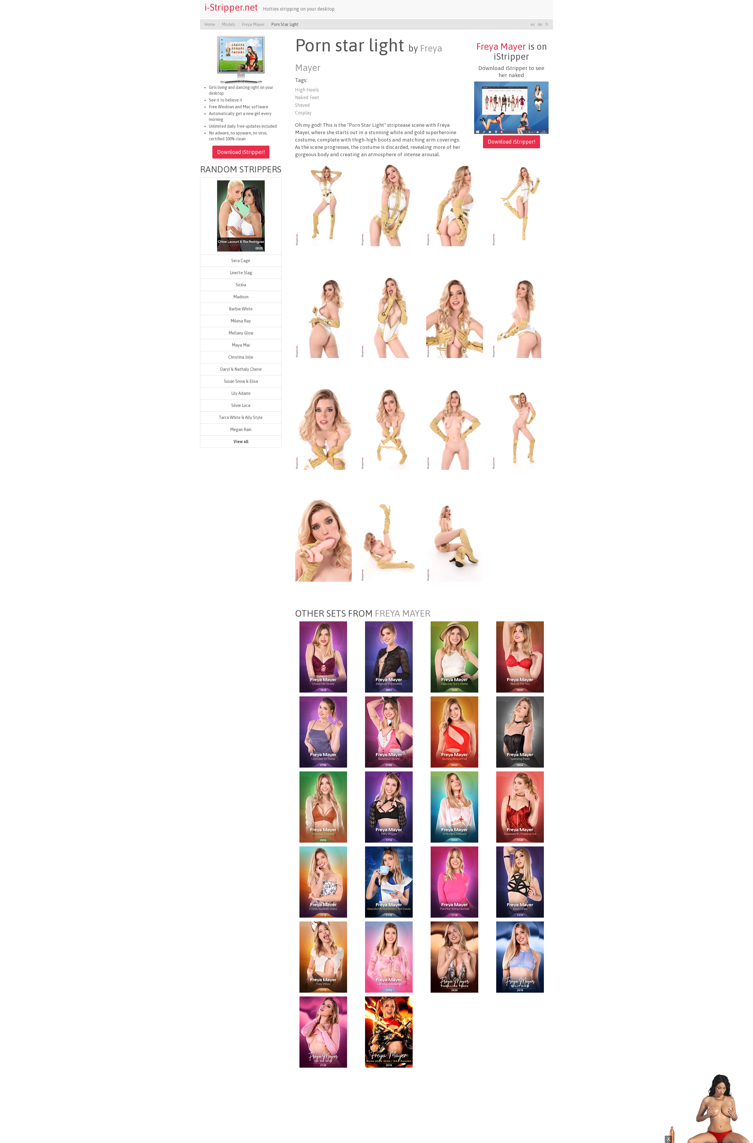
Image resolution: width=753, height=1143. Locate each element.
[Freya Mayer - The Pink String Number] (454, 881)
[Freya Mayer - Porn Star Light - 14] (389, 538)
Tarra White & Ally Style (241, 417)
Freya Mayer (253, 24)
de (540, 24)
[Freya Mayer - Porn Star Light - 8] (520, 315)
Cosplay (303, 112)
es (533, 24)
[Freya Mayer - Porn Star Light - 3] (454, 203)
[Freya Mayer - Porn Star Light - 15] (454, 538)
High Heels (307, 89)
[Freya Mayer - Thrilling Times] (454, 956)
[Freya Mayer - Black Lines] (520, 881)
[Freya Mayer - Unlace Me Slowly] (323, 656)
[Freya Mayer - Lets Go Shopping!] (389, 956)
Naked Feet (307, 97)
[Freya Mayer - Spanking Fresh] (520, 731)
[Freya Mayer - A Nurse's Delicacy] (454, 806)
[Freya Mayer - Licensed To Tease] (323, 731)
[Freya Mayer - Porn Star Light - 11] (454, 427)
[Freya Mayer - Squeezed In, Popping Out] (520, 806)
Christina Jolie (240, 357)
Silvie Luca (240, 405)
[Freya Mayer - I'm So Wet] (323, 1031)
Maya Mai (241, 345)
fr (547, 24)
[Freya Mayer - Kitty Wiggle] (389, 806)
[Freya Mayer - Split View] (520, 956)
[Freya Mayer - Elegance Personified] (389, 656)
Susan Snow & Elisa (241, 381)
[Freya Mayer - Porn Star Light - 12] (520, 427)
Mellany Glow (241, 333)
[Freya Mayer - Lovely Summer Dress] (323, 881)
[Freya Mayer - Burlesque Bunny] (389, 731)
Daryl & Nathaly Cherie (241, 369)
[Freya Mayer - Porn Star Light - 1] (323, 203)
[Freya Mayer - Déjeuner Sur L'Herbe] (454, 656)
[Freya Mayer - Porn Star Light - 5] (323, 315)
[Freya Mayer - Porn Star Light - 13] (323, 538)
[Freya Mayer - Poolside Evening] (323, 806)
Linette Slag (241, 272)
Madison (241, 297)
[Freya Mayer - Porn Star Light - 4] (520, 203)
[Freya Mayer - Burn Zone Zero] (389, 1031)
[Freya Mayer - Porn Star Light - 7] (454, 315)
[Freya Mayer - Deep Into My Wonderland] (389, 881)
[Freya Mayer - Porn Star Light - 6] (389, 315)
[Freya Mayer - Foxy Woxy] (323, 956)
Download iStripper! (241, 152)
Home (209, 24)
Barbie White (241, 309)
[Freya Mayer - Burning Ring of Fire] (454, 731)
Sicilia (241, 284)
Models (228, 24)
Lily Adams (241, 393)
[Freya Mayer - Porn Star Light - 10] (389, 427)
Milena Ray (241, 321)
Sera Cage (240, 260)
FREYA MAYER (402, 613)
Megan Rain (240, 429)
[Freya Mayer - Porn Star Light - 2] (389, 203)
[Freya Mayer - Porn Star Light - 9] (323, 427)
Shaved (302, 105)
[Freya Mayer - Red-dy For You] (520, 656)
